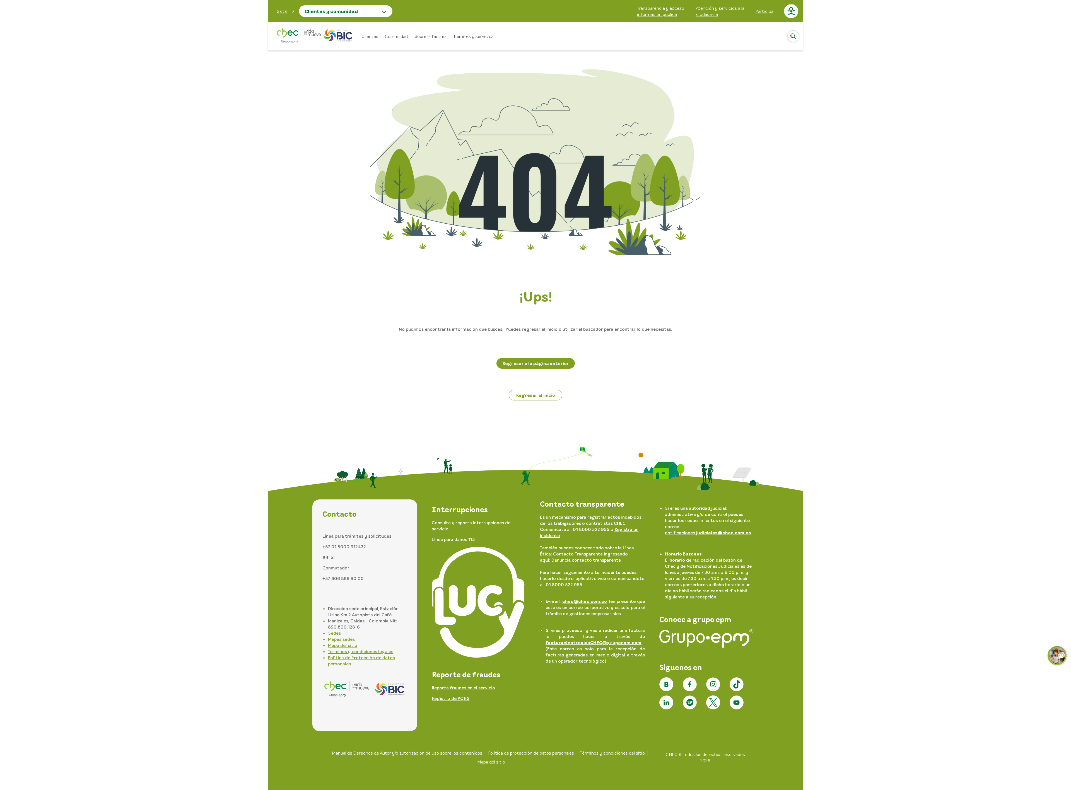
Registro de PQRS (450, 698)
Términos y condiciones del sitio (612, 753)
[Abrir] (793, 36)
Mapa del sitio (342, 645)
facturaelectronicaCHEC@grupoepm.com (593, 642)
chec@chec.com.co (584, 601)
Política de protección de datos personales (531, 753)
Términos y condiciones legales (360, 651)
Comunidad (396, 36)
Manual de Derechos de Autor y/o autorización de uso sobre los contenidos (407, 753)
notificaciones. (708, 532)
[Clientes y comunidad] (315, 36)
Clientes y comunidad (331, 11)
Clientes (369, 36)
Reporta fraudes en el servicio (463, 687)
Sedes (334, 633)
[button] (286, 11)
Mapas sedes (341, 639)
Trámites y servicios (473, 36)
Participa (764, 11)
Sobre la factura (430, 36)
